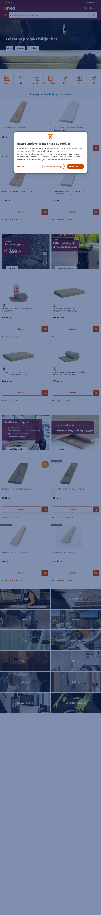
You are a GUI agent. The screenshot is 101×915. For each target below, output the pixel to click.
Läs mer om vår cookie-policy (60, 159)
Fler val (20, 166)
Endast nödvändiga (53, 166)
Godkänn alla (75, 166)
